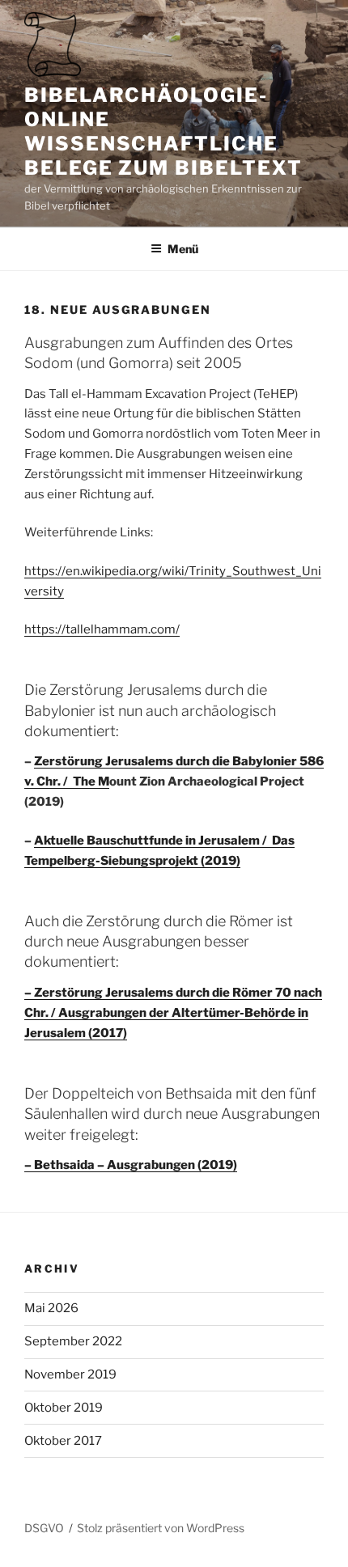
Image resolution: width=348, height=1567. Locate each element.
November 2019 (70, 1374)
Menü (183, 249)
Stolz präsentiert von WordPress (160, 1528)
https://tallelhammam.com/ (102, 629)
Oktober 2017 (63, 1441)
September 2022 (73, 1341)
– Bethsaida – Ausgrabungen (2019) (130, 1165)
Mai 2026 (51, 1308)
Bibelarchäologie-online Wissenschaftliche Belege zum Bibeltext (163, 131)
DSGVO (44, 1528)
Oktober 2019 (63, 1407)
